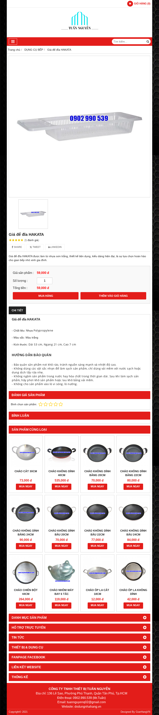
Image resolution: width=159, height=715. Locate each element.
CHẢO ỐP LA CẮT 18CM (97, 591)
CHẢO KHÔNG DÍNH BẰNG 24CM (26, 532)
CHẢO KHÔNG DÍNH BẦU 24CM (133, 532)
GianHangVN (143, 712)
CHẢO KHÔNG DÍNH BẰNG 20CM (97, 473)
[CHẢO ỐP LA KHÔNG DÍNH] (133, 571)
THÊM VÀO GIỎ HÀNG (113, 295)
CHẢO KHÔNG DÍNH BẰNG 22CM (133, 473)
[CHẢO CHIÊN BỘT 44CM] (26, 571)
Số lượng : (20, 280)
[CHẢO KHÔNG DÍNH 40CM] (61, 452)
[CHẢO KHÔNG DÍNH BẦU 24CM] (133, 512)
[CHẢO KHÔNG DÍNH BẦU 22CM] (97, 512)
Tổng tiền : (20, 288)
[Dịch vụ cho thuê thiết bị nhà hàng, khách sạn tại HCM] (79, 36)
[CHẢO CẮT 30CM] (26, 452)
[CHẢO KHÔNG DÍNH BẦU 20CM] (61, 512)
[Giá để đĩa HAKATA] (79, 126)
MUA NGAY (25, 486)
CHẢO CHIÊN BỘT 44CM (26, 591)
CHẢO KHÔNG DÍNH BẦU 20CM (61, 532)
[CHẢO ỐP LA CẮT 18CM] (97, 571)
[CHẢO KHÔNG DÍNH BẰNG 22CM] (133, 452)
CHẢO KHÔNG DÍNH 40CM (61, 473)
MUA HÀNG (45, 295)
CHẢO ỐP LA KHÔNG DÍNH (133, 591)
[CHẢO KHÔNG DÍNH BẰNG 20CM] (97, 452)
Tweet (36, 247)
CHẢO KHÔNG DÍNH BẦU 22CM (97, 532)
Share (17, 247)
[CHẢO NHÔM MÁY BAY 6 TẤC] (61, 571)
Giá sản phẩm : (23, 272)
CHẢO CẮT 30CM (26, 471)
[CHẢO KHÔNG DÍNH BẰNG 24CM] (26, 512)
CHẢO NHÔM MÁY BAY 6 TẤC (61, 591)
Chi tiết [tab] (17, 310)
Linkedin (56, 247)
